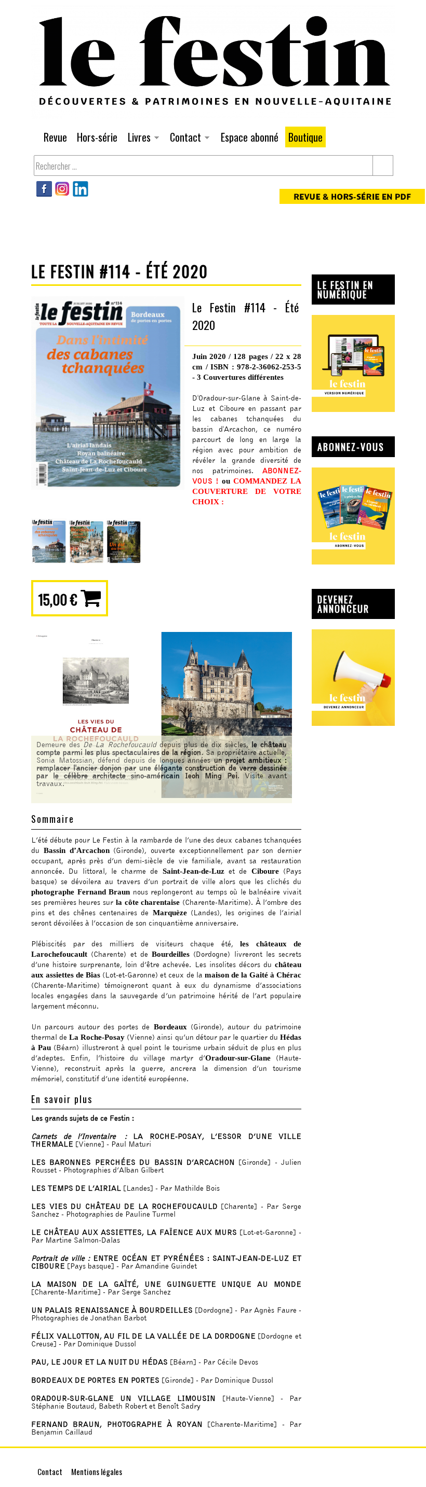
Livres (138, 138)
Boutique (305, 137)
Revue (55, 137)
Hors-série (97, 137)
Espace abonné (249, 137)
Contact (184, 138)
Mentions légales (96, 1471)
